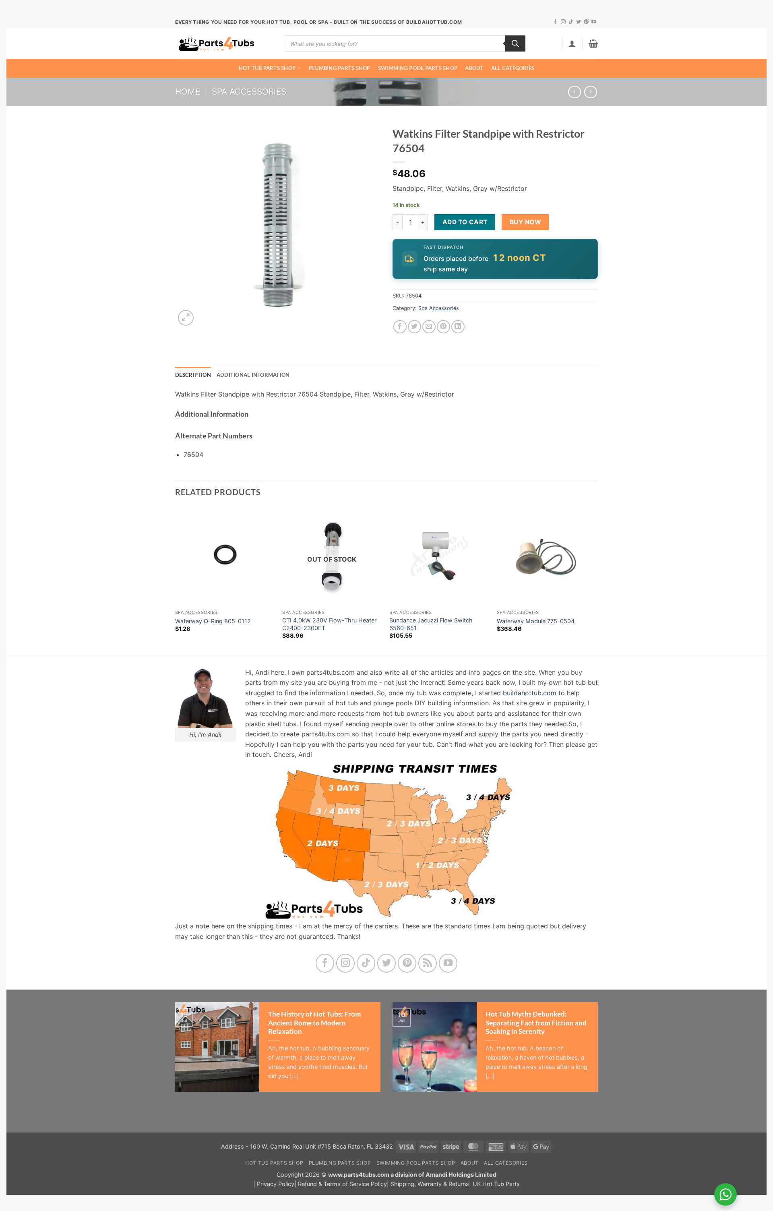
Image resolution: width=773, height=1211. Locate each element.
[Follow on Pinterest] (586, 22)
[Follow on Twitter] (578, 22)
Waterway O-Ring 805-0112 (213, 621)
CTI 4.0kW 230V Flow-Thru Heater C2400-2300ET (329, 624)
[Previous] (175, 580)
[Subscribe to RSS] (427, 963)
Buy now (525, 222)
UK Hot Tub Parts (496, 1183)
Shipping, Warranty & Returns (430, 1183)
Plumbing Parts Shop (339, 68)
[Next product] (574, 92)
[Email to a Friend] (429, 326)
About (474, 68)
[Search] (515, 43)
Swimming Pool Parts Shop (417, 68)
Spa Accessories (249, 92)
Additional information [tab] (253, 375)
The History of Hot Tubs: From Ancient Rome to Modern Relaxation (314, 1022)
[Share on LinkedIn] (458, 326)
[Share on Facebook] (400, 326)
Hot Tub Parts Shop (267, 68)
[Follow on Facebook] (555, 22)
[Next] (595, 580)
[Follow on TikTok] (570, 22)
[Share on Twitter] (414, 326)
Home (187, 92)
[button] (572, 43)
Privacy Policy (275, 1183)
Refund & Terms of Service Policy (342, 1183)
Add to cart (465, 222)
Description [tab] (193, 375)
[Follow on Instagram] (563, 22)
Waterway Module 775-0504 (536, 621)
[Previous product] (590, 92)
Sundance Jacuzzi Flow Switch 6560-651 (431, 624)
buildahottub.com (529, 693)
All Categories (513, 68)
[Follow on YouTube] (593, 22)
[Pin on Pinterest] (443, 326)
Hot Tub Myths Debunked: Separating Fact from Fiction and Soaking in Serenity (536, 1022)
